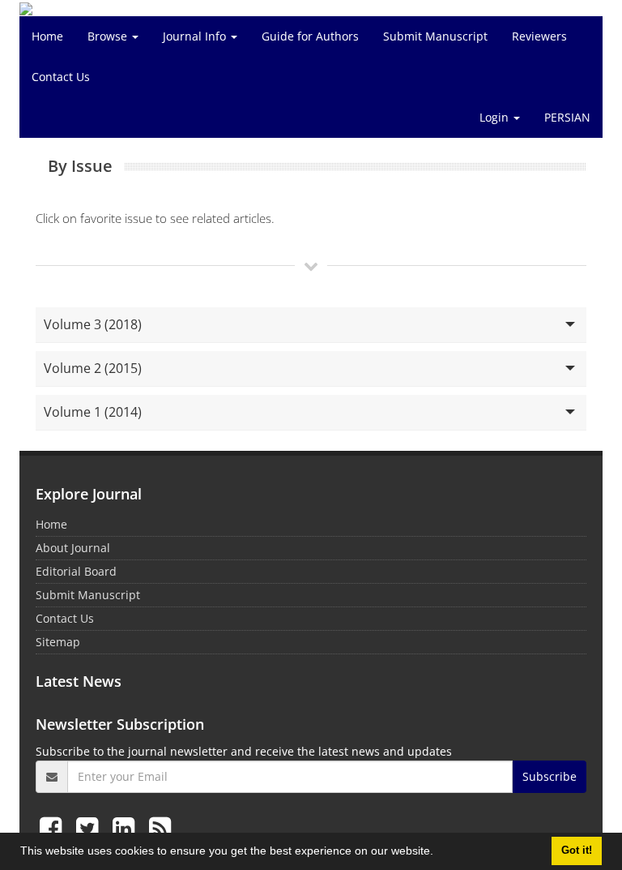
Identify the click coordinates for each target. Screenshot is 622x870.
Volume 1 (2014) (93, 412)
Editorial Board (76, 571)
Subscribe (549, 776)
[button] (439, 853)
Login (495, 117)
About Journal (73, 547)
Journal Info (196, 36)
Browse (108, 36)
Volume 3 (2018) (93, 324)
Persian (567, 117)
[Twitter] (90, 827)
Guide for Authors (310, 36)
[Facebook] (54, 827)
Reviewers (539, 36)
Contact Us (61, 76)
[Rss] (160, 827)
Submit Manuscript (435, 36)
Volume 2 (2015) (93, 368)
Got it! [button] (576, 850)
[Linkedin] (127, 827)
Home (47, 36)
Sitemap (58, 641)
